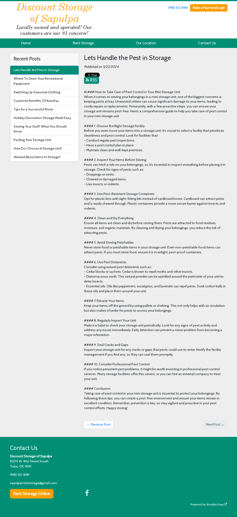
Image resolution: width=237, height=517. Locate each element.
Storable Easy (215, 504)
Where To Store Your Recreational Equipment (38, 81)
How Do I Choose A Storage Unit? (38, 148)
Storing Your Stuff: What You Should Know (40, 129)
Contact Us (207, 43)
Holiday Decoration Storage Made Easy (42, 118)
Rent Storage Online (31, 493)
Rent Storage (83, 43)
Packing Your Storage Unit (32, 140)
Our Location (146, 43)
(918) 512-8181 (178, 8)
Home (26, 43)
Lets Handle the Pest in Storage (36, 70)
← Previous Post (99, 424)
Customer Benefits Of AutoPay (36, 101)
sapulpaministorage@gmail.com (33, 483)
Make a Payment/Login (209, 8)
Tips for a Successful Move (33, 109)
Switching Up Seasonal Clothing (37, 92)
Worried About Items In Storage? (37, 157)
